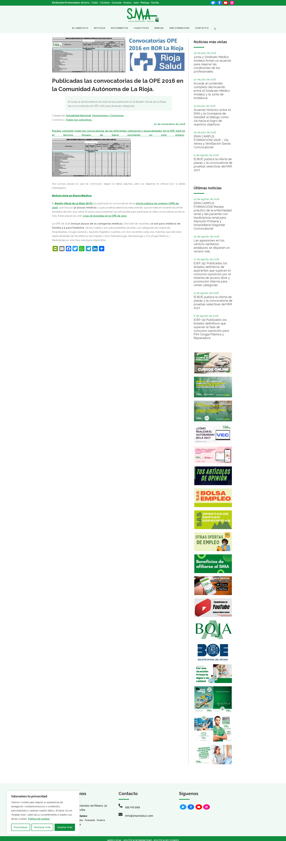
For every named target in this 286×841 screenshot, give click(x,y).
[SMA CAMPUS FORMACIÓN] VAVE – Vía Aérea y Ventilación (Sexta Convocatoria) (212, 142)
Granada (116, 2)
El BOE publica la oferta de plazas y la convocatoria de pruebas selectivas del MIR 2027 (213, 164)
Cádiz (94, 2)
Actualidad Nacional (78, 115)
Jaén (136, 2)
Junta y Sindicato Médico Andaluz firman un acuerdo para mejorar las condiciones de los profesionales (212, 64)
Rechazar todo (42, 827)
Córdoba (105, 2)
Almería (85, 2)
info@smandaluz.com (139, 815)
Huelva (127, 2)
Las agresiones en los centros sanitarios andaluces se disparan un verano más (212, 246)
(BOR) (74, 203)
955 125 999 (132, 807)
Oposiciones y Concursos (108, 115)
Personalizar (20, 827)
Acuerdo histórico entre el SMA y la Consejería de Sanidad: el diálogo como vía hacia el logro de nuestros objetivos (212, 117)
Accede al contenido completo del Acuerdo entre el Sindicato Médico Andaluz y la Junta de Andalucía (212, 91)
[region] (43, 812)
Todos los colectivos (79, 119)
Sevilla (155, 2)
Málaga (145, 2)
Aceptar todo (64, 827)
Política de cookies (39, 819)
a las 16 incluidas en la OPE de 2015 (105, 215)
